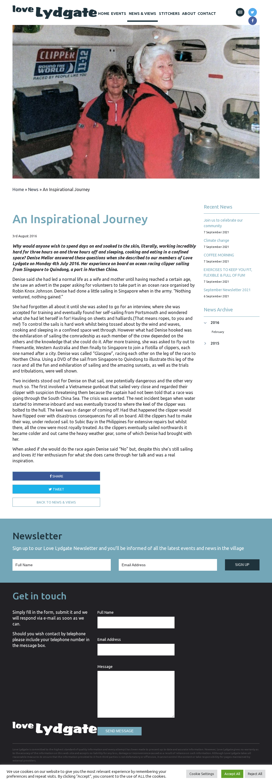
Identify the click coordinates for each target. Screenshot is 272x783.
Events (118, 13)
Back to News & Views (56, 502)
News (33, 189)
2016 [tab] (215, 323)
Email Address (109, 639)
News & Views (142, 13)
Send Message (119, 731)
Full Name (105, 612)
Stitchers (169, 13)
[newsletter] (240, 12)
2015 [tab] (215, 343)
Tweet (58, 489)
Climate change (216, 240)
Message (105, 667)
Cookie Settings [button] (201, 774)
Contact (207, 13)
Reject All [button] (255, 774)
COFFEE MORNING (219, 255)
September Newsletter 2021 (227, 290)
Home (103, 13)
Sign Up (242, 565)
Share (57, 476)
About (189, 13)
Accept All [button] (232, 774)
